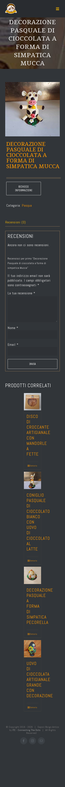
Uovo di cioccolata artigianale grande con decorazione (40, 680)
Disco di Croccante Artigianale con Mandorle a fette (38, 435)
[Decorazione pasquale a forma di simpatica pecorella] (32, 575)
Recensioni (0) (15, 222)
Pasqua (27, 205)
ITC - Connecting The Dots (26, 730)
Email (13, 344)
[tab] (32, 222)
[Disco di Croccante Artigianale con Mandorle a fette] (32, 401)
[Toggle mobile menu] (58, 9)
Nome (13, 328)
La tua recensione (21, 293)
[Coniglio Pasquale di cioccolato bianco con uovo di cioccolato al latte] (32, 480)
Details (33, 465)
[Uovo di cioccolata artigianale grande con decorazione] (32, 648)
